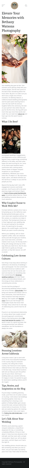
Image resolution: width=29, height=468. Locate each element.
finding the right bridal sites (13, 413)
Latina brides (19, 290)
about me (21, 114)
